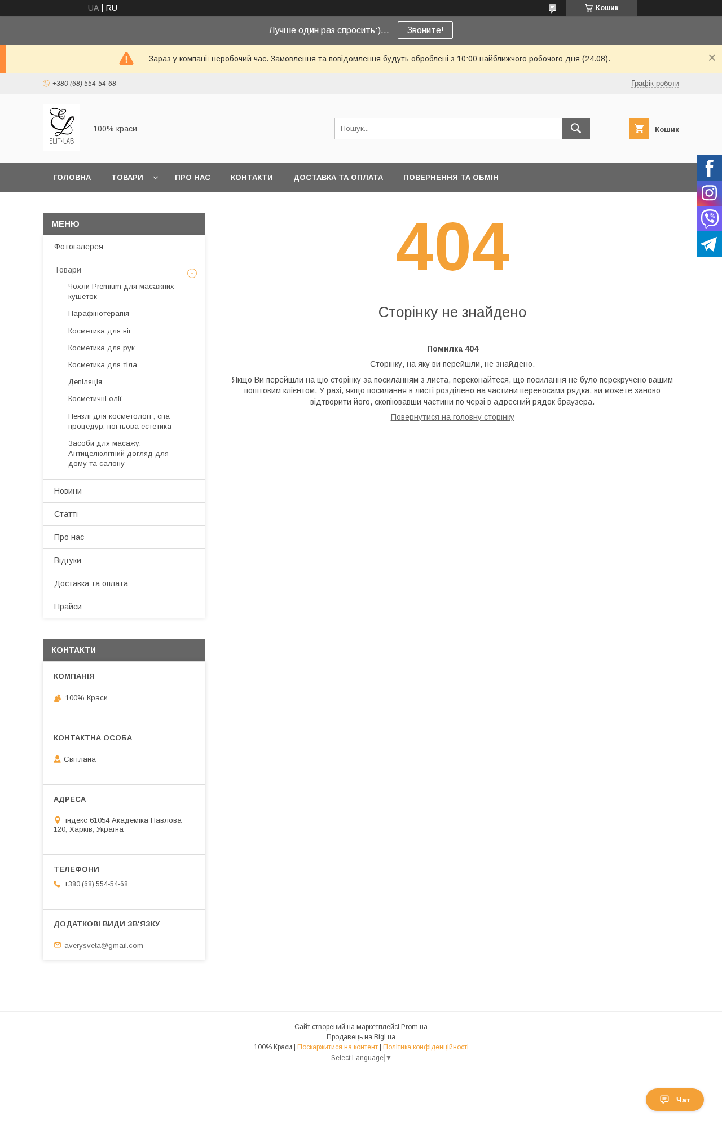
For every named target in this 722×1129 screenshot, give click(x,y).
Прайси (68, 606)
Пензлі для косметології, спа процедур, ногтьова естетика (119, 421)
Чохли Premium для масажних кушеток (121, 291)
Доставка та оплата (338, 177)
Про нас (192, 177)
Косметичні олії (95, 398)
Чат (683, 1099)
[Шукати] (576, 128)
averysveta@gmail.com (103, 945)
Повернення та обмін (451, 177)
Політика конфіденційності (426, 1047)
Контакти (252, 177)
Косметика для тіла (102, 365)
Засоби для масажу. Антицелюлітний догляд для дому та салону (118, 453)
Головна (72, 177)
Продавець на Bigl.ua (361, 1037)
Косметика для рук (101, 348)
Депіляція (85, 381)
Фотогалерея (78, 246)
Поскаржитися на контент (337, 1047)
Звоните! (425, 30)
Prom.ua (414, 1027)
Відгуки (67, 560)
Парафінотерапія (98, 313)
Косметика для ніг (99, 331)
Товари (127, 177)
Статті (66, 514)
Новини (68, 490)
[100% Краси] (61, 148)
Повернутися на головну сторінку (452, 416)
